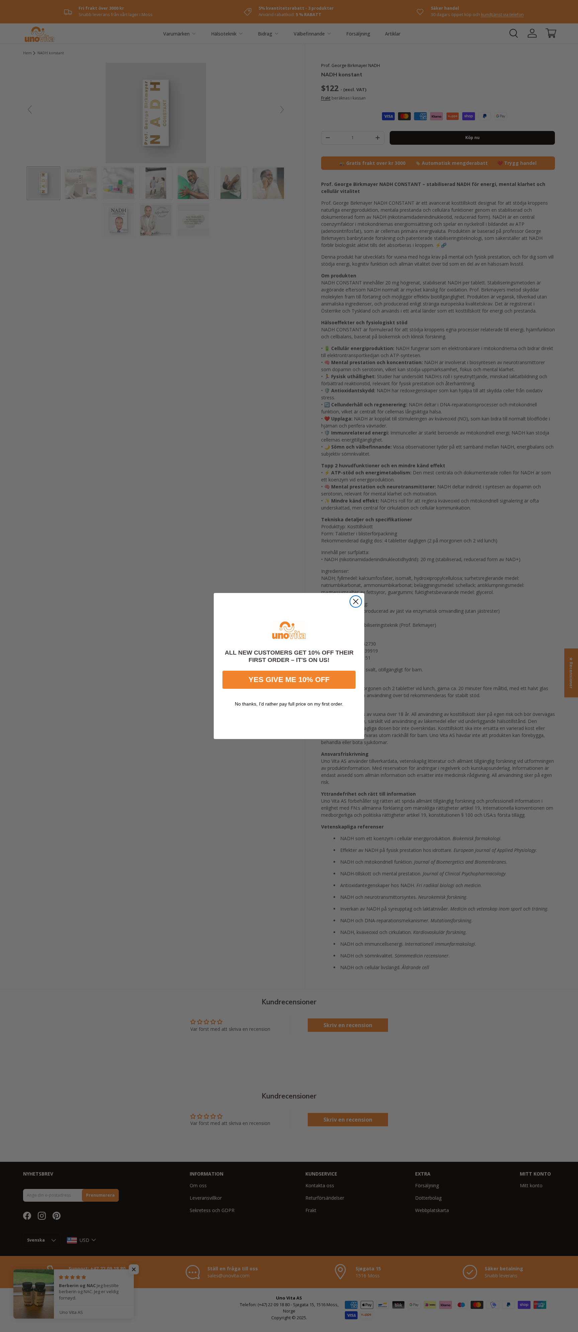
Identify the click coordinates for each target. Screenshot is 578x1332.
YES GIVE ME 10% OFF (289, 679)
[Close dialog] (356, 601)
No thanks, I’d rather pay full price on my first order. (289, 704)
